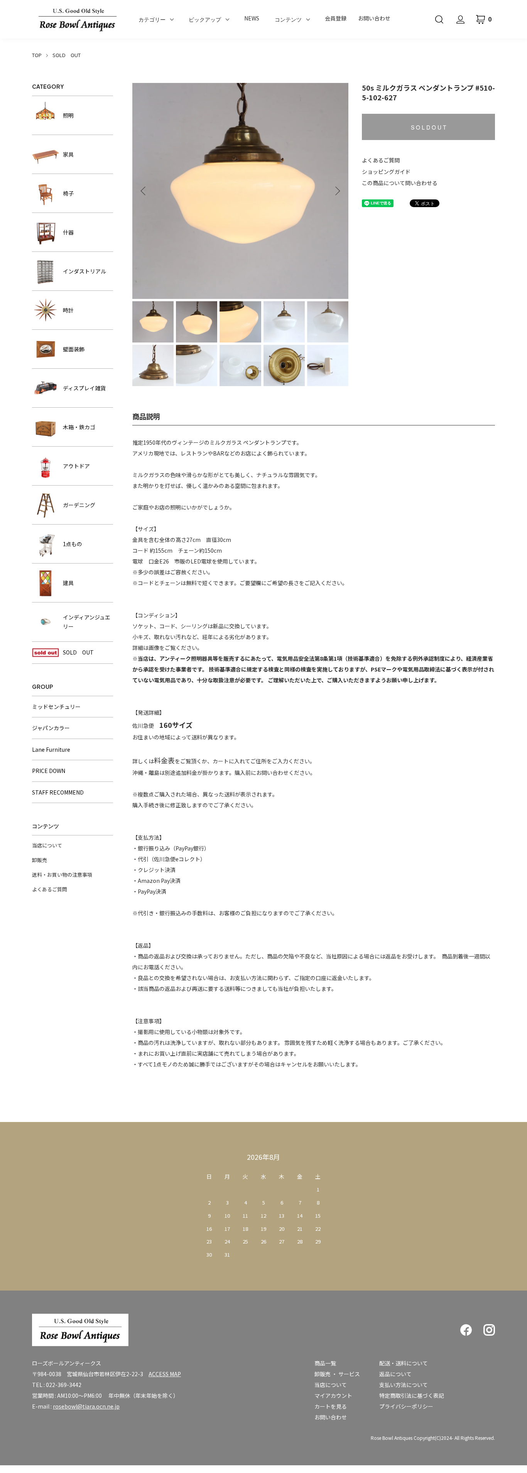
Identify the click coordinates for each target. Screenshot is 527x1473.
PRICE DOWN (48, 770)
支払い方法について (403, 1385)
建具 (68, 583)
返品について (395, 1374)
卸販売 (39, 860)
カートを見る (330, 1406)
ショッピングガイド (386, 171)
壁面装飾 (73, 349)
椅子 (68, 193)
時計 (68, 310)
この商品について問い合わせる (399, 183)
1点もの (72, 544)
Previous (144, 191)
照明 (68, 115)
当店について (47, 845)
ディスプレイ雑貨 (84, 388)
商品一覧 (325, 1363)
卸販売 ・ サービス (337, 1374)
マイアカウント (333, 1395)
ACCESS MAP (165, 1374)
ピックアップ (205, 19)
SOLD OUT (66, 55)
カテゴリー (152, 19)
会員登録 (335, 18)
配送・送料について (403, 1363)
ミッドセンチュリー (56, 706)
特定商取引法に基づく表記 (411, 1395)
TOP (37, 55)
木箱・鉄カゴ (79, 427)
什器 (68, 232)
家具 (68, 154)
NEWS (251, 18)
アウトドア (76, 466)
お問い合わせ (374, 18)
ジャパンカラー (51, 728)
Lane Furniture (51, 749)
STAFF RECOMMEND (58, 792)
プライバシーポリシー (406, 1406)
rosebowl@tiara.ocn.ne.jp (86, 1406)
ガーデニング (79, 505)
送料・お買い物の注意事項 (62, 874)
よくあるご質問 (381, 160)
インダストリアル (84, 271)
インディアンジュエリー (86, 622)
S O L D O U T (428, 127)
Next (337, 191)
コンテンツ (288, 19)
